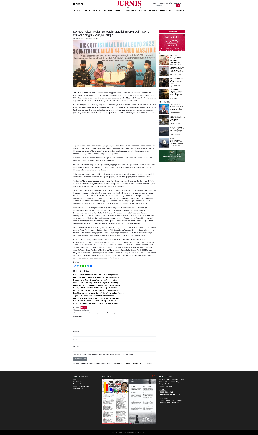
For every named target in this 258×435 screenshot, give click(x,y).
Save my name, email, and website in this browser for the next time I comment (104, 354)
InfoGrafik (179, 11)
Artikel (95, 11)
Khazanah (107, 11)
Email (75, 339)
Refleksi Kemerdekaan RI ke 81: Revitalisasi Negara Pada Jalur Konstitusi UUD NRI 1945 (177, 69)
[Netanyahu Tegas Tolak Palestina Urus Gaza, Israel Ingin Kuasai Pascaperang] (164, 109)
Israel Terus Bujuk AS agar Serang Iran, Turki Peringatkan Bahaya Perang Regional (177, 129)
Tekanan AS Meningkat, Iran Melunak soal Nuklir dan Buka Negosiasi (176, 141)
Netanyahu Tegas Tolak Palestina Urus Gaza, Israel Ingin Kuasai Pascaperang (176, 107)
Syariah (118, 11)
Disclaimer (77, 382)
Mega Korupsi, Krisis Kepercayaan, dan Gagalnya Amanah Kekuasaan (176, 80)
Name (76, 332)
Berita (86, 11)
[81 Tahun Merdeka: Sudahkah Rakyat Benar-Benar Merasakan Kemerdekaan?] (164, 60)
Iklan (74, 380)
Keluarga (153, 11)
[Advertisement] (67, 37)
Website (76, 347)
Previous (153, 376)
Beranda (77, 11)
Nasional (83, 307)
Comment (77, 317)
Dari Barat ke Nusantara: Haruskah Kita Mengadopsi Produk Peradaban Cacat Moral (176, 93)
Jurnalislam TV (166, 11)
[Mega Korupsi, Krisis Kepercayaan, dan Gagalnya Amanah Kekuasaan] (164, 82)
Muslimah (142, 11)
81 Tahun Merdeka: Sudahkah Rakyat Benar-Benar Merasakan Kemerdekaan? (176, 59)
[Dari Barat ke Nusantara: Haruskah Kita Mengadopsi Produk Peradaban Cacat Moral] (164, 94)
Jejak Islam (129, 11)
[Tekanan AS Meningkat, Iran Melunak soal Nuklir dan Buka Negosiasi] (164, 143)
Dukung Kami (172, 32)
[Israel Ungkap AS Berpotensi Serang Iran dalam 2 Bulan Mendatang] (164, 120)
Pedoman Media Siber (81, 386)
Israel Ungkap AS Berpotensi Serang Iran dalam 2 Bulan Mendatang (177, 118)
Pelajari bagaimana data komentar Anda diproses (133, 363)
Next (155, 376)
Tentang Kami (78, 384)
